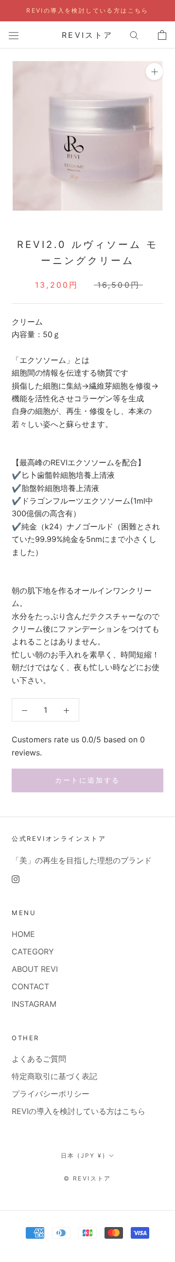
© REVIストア (87, 1178)
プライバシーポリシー (50, 1093)
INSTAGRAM (34, 1004)
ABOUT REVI (35, 969)
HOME (23, 934)
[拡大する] (154, 71)
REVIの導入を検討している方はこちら (87, 10)
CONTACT (30, 986)
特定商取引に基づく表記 (54, 1076)
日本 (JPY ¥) (83, 1155)
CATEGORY (33, 951)
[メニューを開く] (13, 35)
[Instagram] (15, 878)
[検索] (134, 35)
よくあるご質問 (39, 1059)
